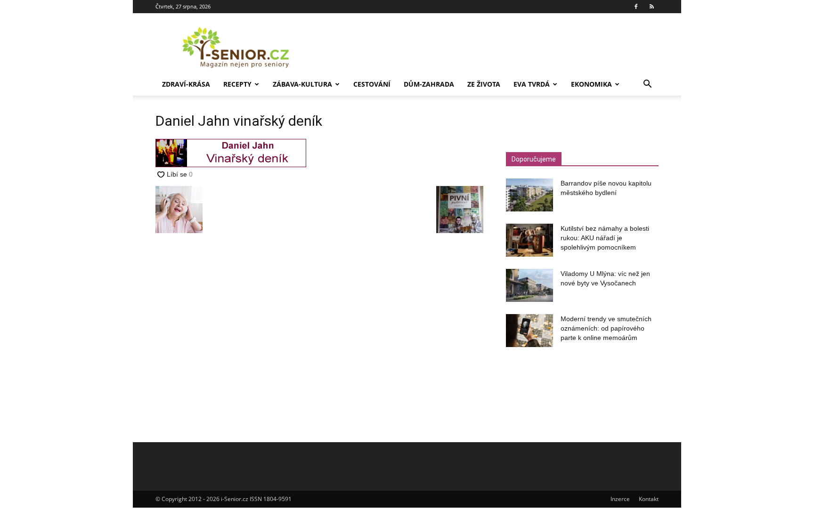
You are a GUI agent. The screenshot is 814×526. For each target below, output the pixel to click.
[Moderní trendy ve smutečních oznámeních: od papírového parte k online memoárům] (529, 330)
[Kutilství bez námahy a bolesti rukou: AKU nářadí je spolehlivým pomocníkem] (529, 240)
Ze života (483, 84)
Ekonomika (591, 84)
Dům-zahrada (429, 84)
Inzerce (620, 499)
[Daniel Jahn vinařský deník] (230, 165)
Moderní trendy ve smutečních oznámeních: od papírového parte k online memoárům (606, 328)
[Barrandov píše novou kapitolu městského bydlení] (529, 194)
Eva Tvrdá (531, 84)
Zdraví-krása (186, 84)
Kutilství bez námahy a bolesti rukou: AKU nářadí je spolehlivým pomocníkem (605, 238)
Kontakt (649, 499)
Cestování (372, 84)
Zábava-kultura (302, 84)
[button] (647, 85)
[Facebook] (636, 6)
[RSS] (651, 6)
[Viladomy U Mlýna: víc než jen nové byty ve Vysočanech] (529, 285)
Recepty (237, 84)
